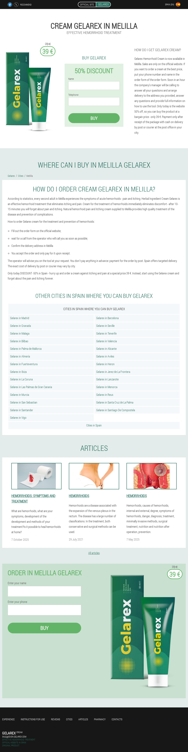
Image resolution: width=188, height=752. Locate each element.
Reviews (55, 719)
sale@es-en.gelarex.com (14, 736)
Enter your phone (17, 601)
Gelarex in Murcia (19, 395)
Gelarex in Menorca (106, 387)
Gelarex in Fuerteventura (23, 364)
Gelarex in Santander (21, 410)
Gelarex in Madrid (19, 318)
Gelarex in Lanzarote (107, 379)
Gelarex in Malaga (19, 333)
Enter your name (17, 583)
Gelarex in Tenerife (106, 333)
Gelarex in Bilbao (19, 341)
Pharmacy (100, 719)
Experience (8, 719)
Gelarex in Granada (20, 326)
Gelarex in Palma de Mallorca (25, 349)
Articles (83, 719)
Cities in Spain (94, 425)
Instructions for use (33, 719)
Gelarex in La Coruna (21, 379)
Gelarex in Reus (104, 395)
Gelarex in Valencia (106, 341)
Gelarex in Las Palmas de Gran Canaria (31, 387)
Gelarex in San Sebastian (23, 402)
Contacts (117, 719)
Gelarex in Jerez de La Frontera (113, 372)
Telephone (73, 95)
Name (71, 79)
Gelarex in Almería (20, 356)
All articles (94, 553)
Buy (94, 118)
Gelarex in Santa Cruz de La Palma (114, 402)
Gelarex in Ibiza (18, 372)
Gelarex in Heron (105, 364)
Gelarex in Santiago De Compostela (115, 410)
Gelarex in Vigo (18, 417)
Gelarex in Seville (105, 326)
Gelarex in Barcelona (107, 318)
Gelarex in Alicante (106, 349)
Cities (69, 719)
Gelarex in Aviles (105, 356)
